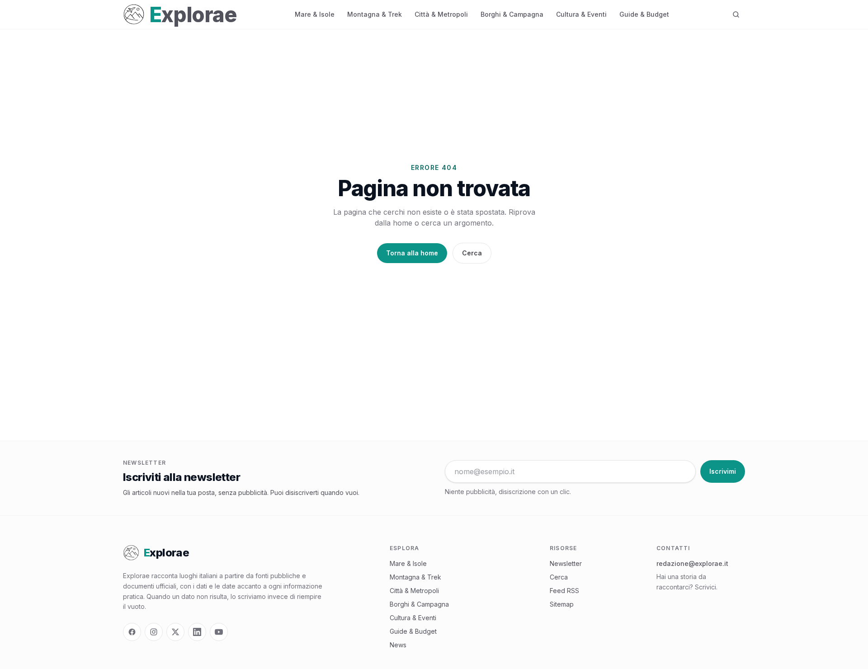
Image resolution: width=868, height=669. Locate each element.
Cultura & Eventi (581, 14)
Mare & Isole (315, 14)
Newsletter (566, 563)
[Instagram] (154, 632)
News (398, 645)
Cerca (472, 253)
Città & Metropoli (441, 14)
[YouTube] (219, 632)
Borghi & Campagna (512, 14)
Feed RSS (564, 590)
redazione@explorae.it (692, 563)
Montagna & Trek (374, 14)
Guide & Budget (644, 14)
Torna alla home (412, 253)
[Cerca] (736, 14)
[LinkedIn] (197, 632)
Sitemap (562, 604)
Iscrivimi (722, 471)
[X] (175, 632)
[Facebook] (132, 632)
